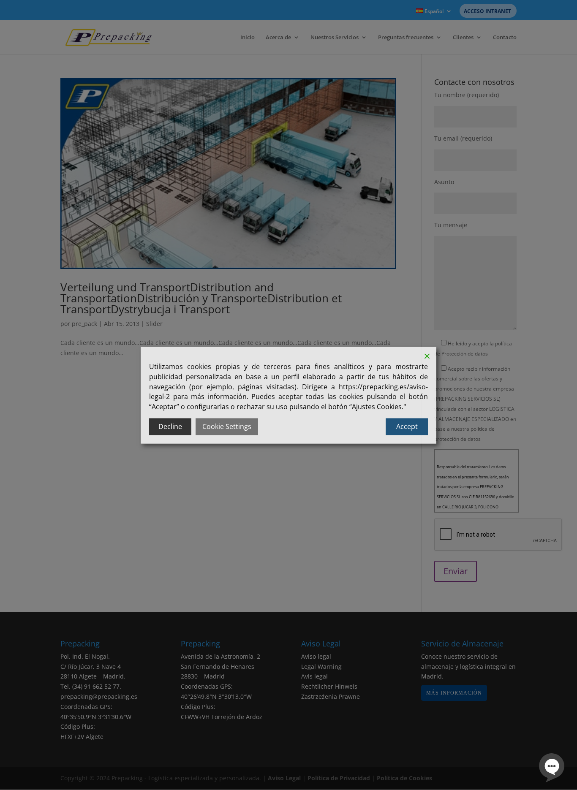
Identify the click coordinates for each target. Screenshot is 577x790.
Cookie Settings (226, 426)
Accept (407, 426)
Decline (170, 426)
